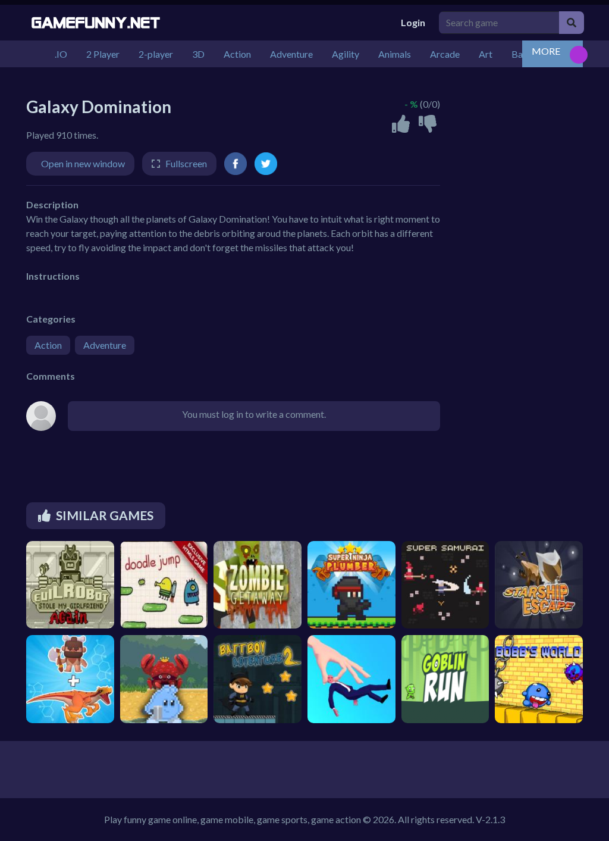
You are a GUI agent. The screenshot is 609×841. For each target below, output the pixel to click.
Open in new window (83, 163)
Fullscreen (186, 163)
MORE (546, 51)
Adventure (104, 345)
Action (48, 345)
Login (413, 22)
